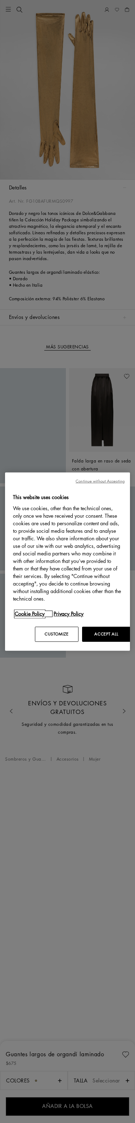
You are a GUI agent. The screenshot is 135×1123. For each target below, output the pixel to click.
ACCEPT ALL (106, 634)
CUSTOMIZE (56, 634)
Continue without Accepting (100, 481)
